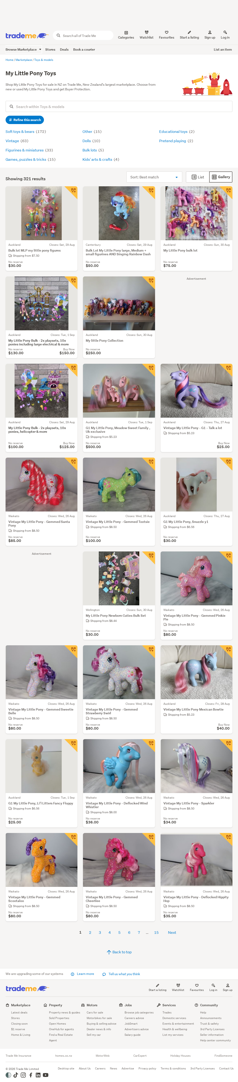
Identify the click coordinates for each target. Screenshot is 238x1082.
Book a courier (84, 49)
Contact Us (226, 1068)
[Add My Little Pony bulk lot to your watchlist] (225, 192)
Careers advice (134, 1018)
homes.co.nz (63, 1055)
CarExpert (140, 1055)
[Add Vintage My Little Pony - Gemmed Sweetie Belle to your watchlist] (70, 651)
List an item (223, 49)
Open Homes (57, 1024)
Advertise (128, 1068)
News (113, 1068)
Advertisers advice (137, 1029)
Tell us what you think (124, 974)
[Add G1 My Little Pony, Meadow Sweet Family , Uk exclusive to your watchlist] (148, 370)
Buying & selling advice (101, 1024)
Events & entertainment (178, 1024)
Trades (167, 1012)
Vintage (13, 140)
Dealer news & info (99, 1029)
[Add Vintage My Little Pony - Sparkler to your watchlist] (225, 745)
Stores (50, 49)
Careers (100, 1068)
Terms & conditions (173, 1068)
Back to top (122, 951)
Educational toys (173, 131)
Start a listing (157, 990)
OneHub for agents (61, 1029)
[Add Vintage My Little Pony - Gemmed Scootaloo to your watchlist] (70, 839)
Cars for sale (95, 1012)
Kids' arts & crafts (98, 159)
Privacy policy (147, 1068)
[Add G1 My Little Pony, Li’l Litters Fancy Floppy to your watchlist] (70, 745)
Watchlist (178, 990)
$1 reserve (18, 1029)
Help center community (215, 1040)
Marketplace (20, 1005)
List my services (172, 1035)
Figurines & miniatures (25, 150)
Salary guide (133, 1035)
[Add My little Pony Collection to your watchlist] (148, 282)
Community (209, 1005)
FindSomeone (223, 1055)
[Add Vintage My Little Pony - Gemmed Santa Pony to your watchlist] (70, 464)
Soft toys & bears (20, 131)
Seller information (212, 1035)
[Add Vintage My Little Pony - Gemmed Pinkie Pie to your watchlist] (225, 557)
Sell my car (94, 1035)
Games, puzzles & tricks (26, 159)
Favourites (197, 990)
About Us (85, 1068)
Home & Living (20, 1035)
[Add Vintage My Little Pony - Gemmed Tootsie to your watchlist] (148, 464)
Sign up (210, 37)
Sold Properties (59, 1018)
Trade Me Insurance (18, 1055)
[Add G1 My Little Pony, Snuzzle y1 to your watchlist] (225, 464)
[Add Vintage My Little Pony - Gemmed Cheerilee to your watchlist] (148, 839)
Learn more (85, 974)
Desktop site (66, 1068)
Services (169, 1005)
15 (156, 932)
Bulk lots (90, 150)
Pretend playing (173, 140)
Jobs (128, 1005)
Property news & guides (64, 1012)
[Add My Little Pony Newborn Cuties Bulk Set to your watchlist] (148, 557)
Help (203, 1012)
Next (172, 932)
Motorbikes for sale (99, 1018)
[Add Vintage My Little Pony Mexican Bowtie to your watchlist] (225, 651)
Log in (225, 37)
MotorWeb (102, 1055)
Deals (64, 49)
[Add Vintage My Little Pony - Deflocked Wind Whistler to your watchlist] (148, 745)
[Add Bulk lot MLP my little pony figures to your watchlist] (70, 192)
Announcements (210, 1018)
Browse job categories (139, 1012)
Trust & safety (209, 1024)
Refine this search (27, 120)
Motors (92, 1005)
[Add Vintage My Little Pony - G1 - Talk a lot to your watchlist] (225, 370)
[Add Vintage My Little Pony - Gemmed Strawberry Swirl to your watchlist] (148, 651)
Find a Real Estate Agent (61, 1037)
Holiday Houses (180, 1055)
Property (55, 1005)
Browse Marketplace (21, 49)
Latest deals (19, 1012)
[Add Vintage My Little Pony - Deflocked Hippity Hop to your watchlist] (225, 839)
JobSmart (131, 1024)
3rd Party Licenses (212, 1029)
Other (88, 131)
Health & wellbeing (174, 1029)
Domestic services (174, 1018)
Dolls (87, 140)
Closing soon (19, 1024)
